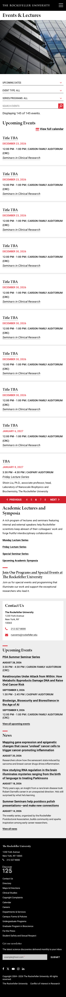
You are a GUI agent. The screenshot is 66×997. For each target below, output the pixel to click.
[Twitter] (8, 969)
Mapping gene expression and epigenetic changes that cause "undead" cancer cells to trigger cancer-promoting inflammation (31, 746)
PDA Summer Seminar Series (21, 657)
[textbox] (33, 90)
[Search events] (60, 106)
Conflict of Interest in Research (45, 983)
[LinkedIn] (23, 969)
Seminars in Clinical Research (21, 157)
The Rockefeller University (17, 846)
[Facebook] (3, 969)
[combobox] (33, 90)
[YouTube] (13, 969)
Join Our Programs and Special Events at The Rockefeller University (33, 575)
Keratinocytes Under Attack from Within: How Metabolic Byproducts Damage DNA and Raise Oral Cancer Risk (33, 680)
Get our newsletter (12, 943)
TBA (6, 461)
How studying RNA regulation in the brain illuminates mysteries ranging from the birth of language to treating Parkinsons (32, 774)
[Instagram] (18, 969)
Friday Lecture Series (16, 477)
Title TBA (10, 138)
